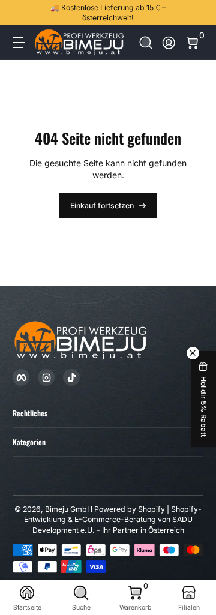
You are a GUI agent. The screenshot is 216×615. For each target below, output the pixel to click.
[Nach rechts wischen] (195, 12)
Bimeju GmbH (68, 509)
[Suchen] (146, 43)
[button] (146, 43)
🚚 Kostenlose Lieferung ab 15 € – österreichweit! (108, 12)
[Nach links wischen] (21, 12)
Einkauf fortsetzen (102, 205)
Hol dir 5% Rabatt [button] (203, 406)
